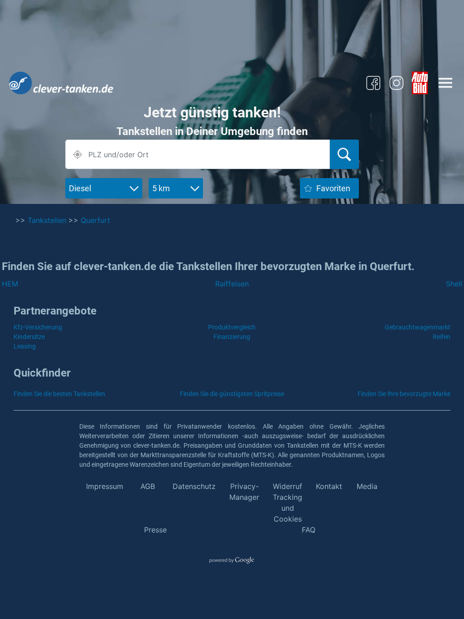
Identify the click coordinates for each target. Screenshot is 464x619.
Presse (155, 529)
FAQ (308, 529)
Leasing (25, 346)
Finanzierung (231, 336)
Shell (454, 283)
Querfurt (95, 220)
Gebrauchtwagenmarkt (417, 327)
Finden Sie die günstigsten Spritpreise (232, 393)
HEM (10, 283)
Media (367, 486)
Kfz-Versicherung (38, 327)
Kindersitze (29, 336)
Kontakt (329, 486)
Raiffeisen (232, 283)
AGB (147, 486)
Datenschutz (194, 486)
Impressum (104, 486)
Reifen (441, 336)
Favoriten (333, 188)
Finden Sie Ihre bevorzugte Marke (404, 393)
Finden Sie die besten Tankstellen (59, 393)
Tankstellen (47, 220)
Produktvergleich (232, 327)
